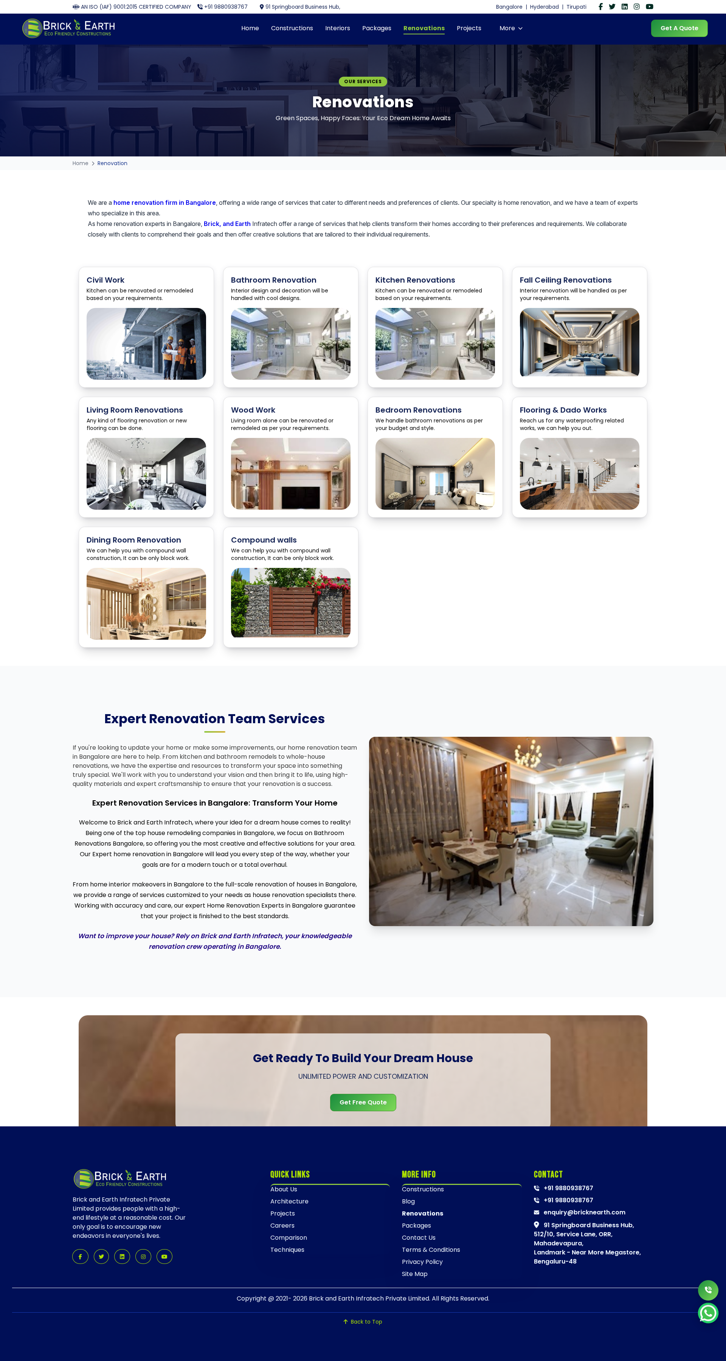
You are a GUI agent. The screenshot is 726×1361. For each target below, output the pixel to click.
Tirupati (576, 7)
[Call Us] (708, 1290)
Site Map (415, 1274)
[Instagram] (637, 7)
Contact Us (419, 1237)
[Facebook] (601, 7)
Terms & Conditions (431, 1249)
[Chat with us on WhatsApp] (708, 1313)
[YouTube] (649, 7)
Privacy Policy (422, 1261)
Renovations (424, 28)
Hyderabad (544, 7)
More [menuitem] (507, 28)
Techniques (287, 1249)
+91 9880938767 (226, 7)
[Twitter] (612, 7)
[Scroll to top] (709, 1346)
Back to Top (366, 1321)
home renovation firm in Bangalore (164, 202)
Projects (469, 28)
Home (250, 28)
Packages (376, 28)
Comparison (288, 1237)
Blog (408, 1201)
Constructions (292, 28)
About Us (283, 1189)
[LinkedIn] (625, 7)
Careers (282, 1225)
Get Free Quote (363, 1102)
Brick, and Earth (227, 223)
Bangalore (509, 7)
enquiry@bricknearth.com (583, 1212)
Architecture (289, 1201)
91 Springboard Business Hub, (302, 7)
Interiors (337, 28)
